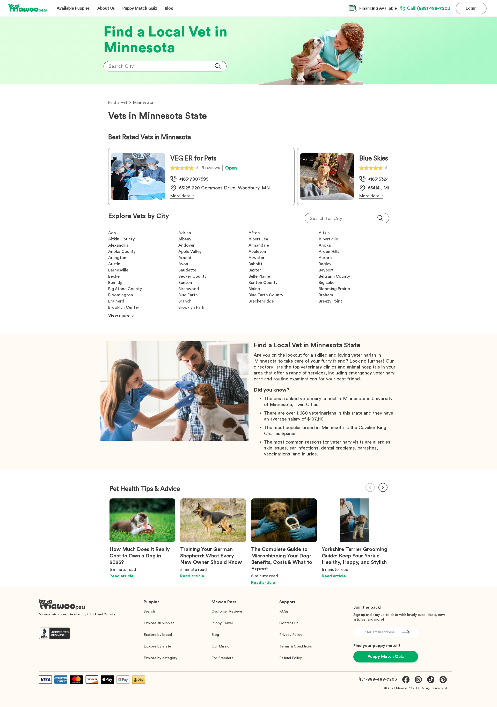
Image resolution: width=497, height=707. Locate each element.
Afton (254, 233)
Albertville (328, 239)
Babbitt (255, 264)
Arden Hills (329, 251)
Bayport (326, 270)
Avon (183, 264)
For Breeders (222, 658)
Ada (112, 233)
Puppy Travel (222, 623)
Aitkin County (121, 239)
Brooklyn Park (191, 307)
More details (182, 196)
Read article (121, 576)
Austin (114, 264)
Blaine (254, 289)
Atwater (256, 258)
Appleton (257, 251)
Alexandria (118, 245)
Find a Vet (117, 102)
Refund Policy (290, 658)
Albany (184, 239)
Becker (114, 276)
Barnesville (118, 270)
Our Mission (221, 646)
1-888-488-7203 (380, 679)
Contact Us (288, 623)
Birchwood (188, 289)
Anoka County (122, 251)
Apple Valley (190, 251)
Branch (185, 301)
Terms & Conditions (295, 646)
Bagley (325, 264)
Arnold (184, 258)
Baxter (254, 270)
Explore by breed (158, 635)
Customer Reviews (227, 611)
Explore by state (157, 646)
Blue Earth (188, 295)
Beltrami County (334, 276)
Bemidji (115, 283)
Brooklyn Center (123, 307)
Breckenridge (261, 301)
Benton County (262, 283)
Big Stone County (125, 289)
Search (149, 611)
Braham (326, 295)
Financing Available (378, 8)
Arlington (117, 258)
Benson (185, 283)
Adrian (184, 233)
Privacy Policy (290, 635)
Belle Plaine (259, 276)
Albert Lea (258, 239)
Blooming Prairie (334, 289)
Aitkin (324, 233)
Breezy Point (330, 301)
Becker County (192, 276)
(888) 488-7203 (428, 8)
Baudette (187, 270)
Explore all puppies (159, 623)
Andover (186, 245)
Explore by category (160, 658)
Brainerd (116, 301)
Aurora (325, 258)
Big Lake (326, 283)
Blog (215, 635)
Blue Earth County (265, 295)
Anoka (325, 245)
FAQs (284, 611)
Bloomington (120, 295)
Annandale (258, 245)
